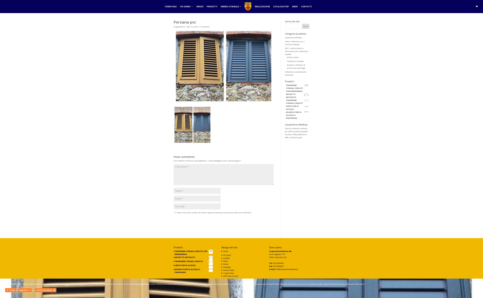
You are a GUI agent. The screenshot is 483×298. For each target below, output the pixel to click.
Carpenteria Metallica (293, 37)
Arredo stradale (230, 7)
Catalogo (227, 267)
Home (225, 251)
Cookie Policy (228, 273)
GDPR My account (230, 276)
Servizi (200, 7)
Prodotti (212, 7)
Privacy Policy (228, 270)
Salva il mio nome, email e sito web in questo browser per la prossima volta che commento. (214, 212)
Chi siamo (185, 7)
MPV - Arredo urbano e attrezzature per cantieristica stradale (296, 51)
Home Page (171, 7)
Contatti (306, 7)
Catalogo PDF (281, 7)
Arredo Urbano (293, 57)
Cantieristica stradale (295, 61)
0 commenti (204, 27)
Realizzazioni (262, 7)
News (295, 7)
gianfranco (180, 27)
